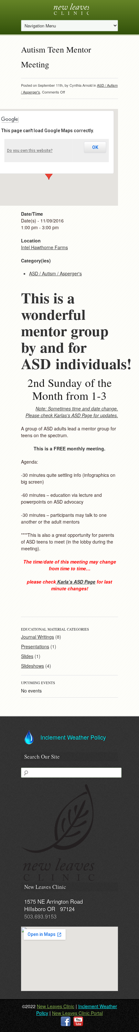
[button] (49, 174)
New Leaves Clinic (55, 1006)
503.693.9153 (40, 916)
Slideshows (32, 666)
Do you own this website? (30, 150)
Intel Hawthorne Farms (44, 247)
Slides (27, 656)
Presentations (35, 646)
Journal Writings (37, 637)
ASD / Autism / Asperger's (55, 273)
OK (95, 147)
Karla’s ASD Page (75, 581)
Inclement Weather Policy (73, 737)
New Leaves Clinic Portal (77, 1013)
